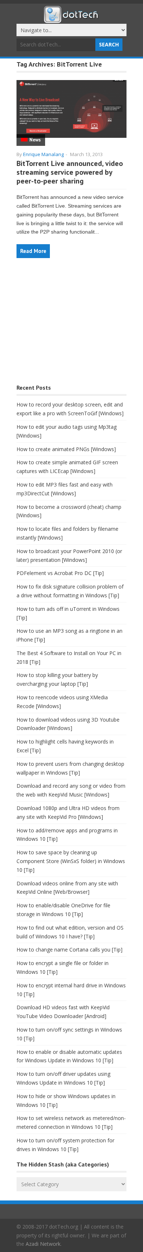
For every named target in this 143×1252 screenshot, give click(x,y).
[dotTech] (71, 19)
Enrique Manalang (43, 154)
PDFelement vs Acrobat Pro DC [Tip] (60, 573)
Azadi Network (43, 1243)
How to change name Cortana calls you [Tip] (69, 949)
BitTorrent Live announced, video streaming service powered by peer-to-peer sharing (69, 172)
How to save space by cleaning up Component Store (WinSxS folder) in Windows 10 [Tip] (70, 861)
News (35, 140)
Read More (33, 250)
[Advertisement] (71, 325)
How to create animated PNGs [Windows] (66, 449)
